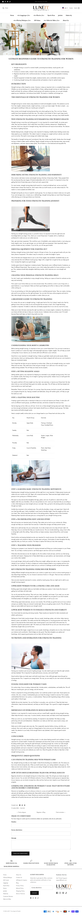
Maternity (69, 15)
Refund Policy (20, 888)
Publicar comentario (20, 853)
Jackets (60, 15)
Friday (14, 448)
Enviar (34, 893)
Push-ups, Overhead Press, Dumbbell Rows (47, 424)
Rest (28, 430)
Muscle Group (30, 418)
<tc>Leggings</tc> (23, 15)
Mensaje (13, 838)
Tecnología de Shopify (15, 911)
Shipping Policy (20, 891)
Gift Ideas (37, 20)
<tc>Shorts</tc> (38, 15)
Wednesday (15, 435)
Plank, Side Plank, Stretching (46, 449)
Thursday (14, 443)
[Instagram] (5, 1)
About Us (66, 20)
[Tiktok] (10, 1)
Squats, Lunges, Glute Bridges (47, 437)
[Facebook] (3, 1)
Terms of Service (20, 894)
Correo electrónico (16, 830)
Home (12, 15)
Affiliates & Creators (21, 880)
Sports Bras (51, 15)
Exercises (43, 418)
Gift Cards (6, 880)
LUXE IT (8, 911)
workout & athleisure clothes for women (35, 791)
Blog (17, 883)
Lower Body (30, 435)
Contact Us (19, 877)
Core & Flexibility (31, 448)
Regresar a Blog (41, 812)
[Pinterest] (7, 1)
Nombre (13, 822)
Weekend (14, 455)
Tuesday (14, 430)
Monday (14, 423)
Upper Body (30, 423)
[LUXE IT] (41, 8)
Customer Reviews (8, 896)
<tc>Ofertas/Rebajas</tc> (22, 20)
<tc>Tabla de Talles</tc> (52, 20)
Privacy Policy (20, 886)
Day (13, 418)
